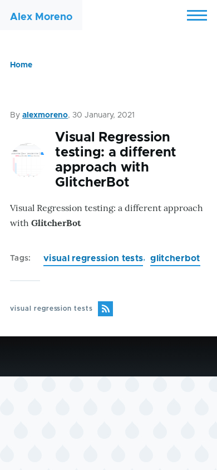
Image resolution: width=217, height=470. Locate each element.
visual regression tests (93, 258)
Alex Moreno (41, 17)
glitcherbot (175, 258)
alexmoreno (45, 115)
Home (21, 65)
